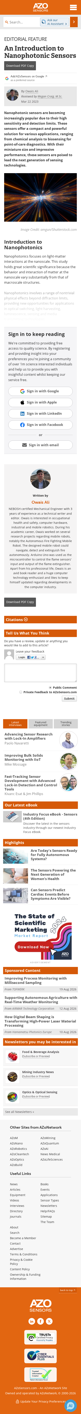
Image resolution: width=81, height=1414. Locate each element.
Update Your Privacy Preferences (43, 1401)
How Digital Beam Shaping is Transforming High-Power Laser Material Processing (40, 1021)
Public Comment (65, 687)
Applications (49, 1195)
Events (45, 1190)
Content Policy (20, 1269)
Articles (15, 1190)
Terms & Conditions (23, 1254)
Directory (16, 1211)
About (14, 1227)
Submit (69, 698)
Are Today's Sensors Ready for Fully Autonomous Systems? (54, 854)
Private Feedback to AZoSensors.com (50, 692)
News (14, 1184)
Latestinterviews (15, 723)
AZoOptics (17, 1159)
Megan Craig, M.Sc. (50, 96)
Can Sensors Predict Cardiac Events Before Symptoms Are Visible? (50, 894)
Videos (14, 1200)
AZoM (14, 1138)
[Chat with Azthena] (70, 1405)
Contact (15, 1243)
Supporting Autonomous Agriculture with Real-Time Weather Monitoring (41, 999)
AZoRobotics (18, 1149)
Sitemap (46, 1216)
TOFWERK (18, 989)
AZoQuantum (49, 1143)
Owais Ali (40, 502)
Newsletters (48, 1206)
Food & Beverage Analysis (40, 1052)
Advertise (16, 1249)
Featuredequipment (41, 723)
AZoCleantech (19, 1154)
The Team (47, 1222)
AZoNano (16, 1143)
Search (15, 1233)
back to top (66, 1290)
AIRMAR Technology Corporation (33, 1008)
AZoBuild (16, 1165)
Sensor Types (49, 1200)
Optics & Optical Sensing (39, 1092)
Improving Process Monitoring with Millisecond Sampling (36, 980)
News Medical (50, 1154)
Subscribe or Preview (36, 1056)
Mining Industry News (38, 1072)
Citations (15, 619)
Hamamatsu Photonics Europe (32, 1032)
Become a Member (23, 1238)
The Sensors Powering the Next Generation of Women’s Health (53, 874)
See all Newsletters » (19, 1112)
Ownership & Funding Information (25, 1277)
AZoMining (47, 1138)
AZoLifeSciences (51, 1159)
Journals (15, 1216)
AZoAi (44, 1149)
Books (44, 1184)
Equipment (17, 1195)
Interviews (17, 1206)
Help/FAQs (47, 1211)
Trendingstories (65, 723)
